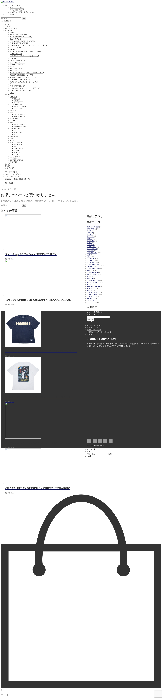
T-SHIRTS (13, 97)
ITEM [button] (7, 95)
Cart (89, 456)
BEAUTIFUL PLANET (18, 34)
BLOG (7, 166)
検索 (24, 18)
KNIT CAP (18, 132)
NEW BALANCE (16, 65)
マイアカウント (11, 172)
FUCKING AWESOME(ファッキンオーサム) (27, 51)
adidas (12, 32)
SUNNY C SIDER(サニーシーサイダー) (25, 82)
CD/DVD (13, 158)
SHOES (12, 140)
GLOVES (90, 251)
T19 (11, 84)
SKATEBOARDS (16, 160)
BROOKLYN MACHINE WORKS (22, 41)
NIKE (12, 67)
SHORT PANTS (20, 126)
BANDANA (18, 144)
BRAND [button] (8, 31)
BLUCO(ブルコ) (16, 39)
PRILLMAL (14, 70)
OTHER (17, 154)
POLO (16, 103)
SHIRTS (13, 110)
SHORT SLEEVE (93, 282)
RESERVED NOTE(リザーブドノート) (24, 75)
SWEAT (13, 112)
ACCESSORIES (16, 142)
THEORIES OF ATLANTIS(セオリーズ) (25, 88)
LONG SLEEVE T (16, 105)
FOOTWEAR (15, 156)
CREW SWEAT (20, 114)
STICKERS (18, 148)
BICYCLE (13, 162)
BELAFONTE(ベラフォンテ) (21, 37)
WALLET (17, 152)
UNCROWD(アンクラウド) (20, 90)
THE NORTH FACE (17, 86)
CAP (16, 130)
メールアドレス (93, 314)
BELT (16, 146)
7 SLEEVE (18, 109)
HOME (8, 25)
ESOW (12, 49)
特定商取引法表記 (17, 10)
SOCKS (17, 150)
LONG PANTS (19, 124)
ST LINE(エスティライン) (20, 80)
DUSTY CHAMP (16, 47)
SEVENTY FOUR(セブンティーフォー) (25, 77)
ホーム (3, 189)
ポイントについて (17, 8)
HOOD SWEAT (20, 116)
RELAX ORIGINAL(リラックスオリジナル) (27, 73)
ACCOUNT (9, 14)
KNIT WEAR (15, 118)
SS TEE (17, 99)
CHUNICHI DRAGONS (19, 43)
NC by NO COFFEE (17, 63)
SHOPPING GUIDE (12, 5)
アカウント (91, 449)
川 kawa (13, 58)
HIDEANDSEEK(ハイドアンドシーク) (24, 56)
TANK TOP (18, 101)
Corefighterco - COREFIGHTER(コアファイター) (28, 45)
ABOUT (8, 27)
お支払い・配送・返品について (22, 12)
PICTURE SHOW (16, 69)
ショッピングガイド (13, 174)
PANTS (12, 122)
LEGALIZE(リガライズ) (19, 60)
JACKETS (13, 120)
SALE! (7, 164)
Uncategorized (92, 302)
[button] (6, 21)
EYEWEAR (14, 136)
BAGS (12, 138)
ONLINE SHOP (11, 29)
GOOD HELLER (16, 54)
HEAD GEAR (15, 128)
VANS (12, 93)
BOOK (89, 243)
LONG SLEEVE (20, 107)
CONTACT (9, 168)
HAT (16, 134)
